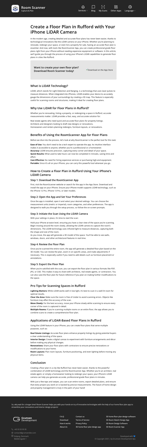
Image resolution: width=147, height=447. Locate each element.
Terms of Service (82, 420)
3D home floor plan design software (120, 416)
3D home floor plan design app (88, 427)
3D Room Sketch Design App (117, 420)
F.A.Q (62, 416)
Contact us (80, 416)
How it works (65, 423)
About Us (63, 427)
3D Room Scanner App (115, 427)
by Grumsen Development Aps (123, 439)
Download (64, 420)
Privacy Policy (81, 423)
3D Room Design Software (117, 423)
